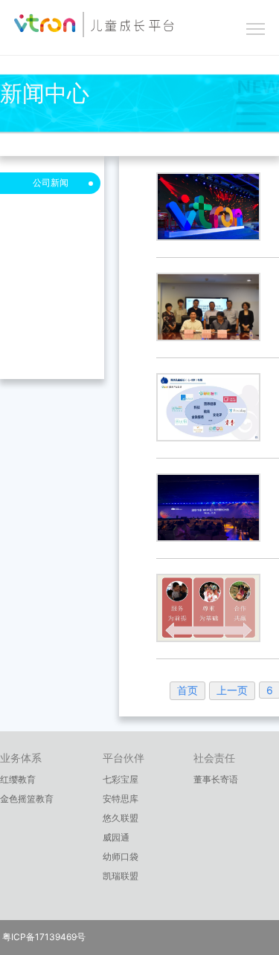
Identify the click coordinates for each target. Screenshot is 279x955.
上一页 (232, 690)
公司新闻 (50, 182)
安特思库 (120, 798)
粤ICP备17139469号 (43, 936)
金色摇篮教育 (27, 798)
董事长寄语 (215, 779)
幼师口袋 (120, 856)
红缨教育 (18, 779)
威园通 (116, 837)
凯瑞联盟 (120, 875)
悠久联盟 (120, 817)
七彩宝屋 (120, 779)
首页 (187, 690)
